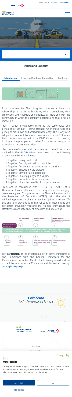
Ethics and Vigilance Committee (37, 78)
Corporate (64, 2)
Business (54, 2)
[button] (44, 2)
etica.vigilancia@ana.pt (12, 266)
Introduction (10, 78)
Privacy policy (62, 355)
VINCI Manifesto (28, 152)
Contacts (36, 346)
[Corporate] (9, 13)
